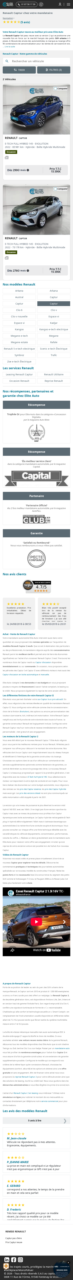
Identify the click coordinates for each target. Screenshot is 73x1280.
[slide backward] (9, 921)
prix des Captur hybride (55, 789)
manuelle (45, 674)
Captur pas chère (13, 1238)
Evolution (24, 711)
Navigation (8, 18)
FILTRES (55, 69)
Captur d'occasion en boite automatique (20, 674)
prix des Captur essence (30, 789)
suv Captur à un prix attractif (50, 699)
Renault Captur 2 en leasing (26, 1093)
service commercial (49, 1101)
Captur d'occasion (43, 662)
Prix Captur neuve (13, 1242)
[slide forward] (64, 921)
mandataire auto (62, 1048)
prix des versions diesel (30, 793)
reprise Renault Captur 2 (26, 1076)
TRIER (21, 70)
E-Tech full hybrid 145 (37, 777)
